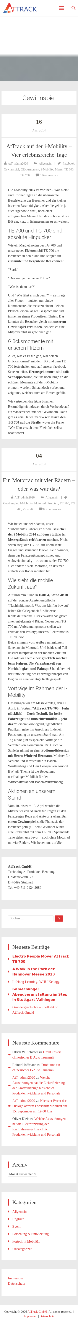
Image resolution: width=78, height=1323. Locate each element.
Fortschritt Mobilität (25, 1241)
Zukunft (28, 509)
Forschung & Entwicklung (30, 1234)
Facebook (68, 163)
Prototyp (52, 503)
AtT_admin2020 (18, 163)
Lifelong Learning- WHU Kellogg (36, 982)
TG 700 (25, 175)
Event (16, 1226)
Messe (58, 169)
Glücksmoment (30, 169)
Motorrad (40, 503)
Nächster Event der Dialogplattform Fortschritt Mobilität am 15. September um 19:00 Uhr (39, 1106)
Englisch (18, 1219)
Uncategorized (22, 1249)
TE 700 (68, 169)
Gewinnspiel (11, 169)
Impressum (15, 1278)
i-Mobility (47, 169)
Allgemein (45, 163)
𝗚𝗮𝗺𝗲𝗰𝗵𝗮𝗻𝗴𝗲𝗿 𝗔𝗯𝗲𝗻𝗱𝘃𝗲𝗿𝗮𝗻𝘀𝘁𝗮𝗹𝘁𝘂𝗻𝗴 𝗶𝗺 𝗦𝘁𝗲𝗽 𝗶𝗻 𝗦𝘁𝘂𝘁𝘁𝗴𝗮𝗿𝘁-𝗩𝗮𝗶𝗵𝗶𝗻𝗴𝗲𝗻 (39, 994)
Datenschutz (16, 1283)
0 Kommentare (49, 175)
